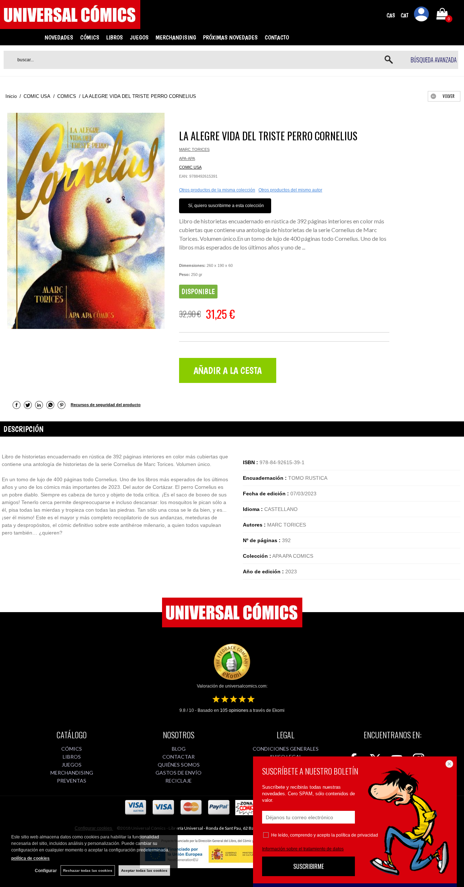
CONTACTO (277, 37)
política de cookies (30, 858)
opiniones (234, 710)
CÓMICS (89, 37)
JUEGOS (139, 37)
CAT (405, 15)
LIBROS (114, 37)
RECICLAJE (178, 780)
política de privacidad (357, 835)
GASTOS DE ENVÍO (179, 773)
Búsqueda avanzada (434, 59)
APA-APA (187, 158)
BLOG (179, 749)
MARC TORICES (194, 149)
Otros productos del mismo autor (290, 190)
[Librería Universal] (70, 25)
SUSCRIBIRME (308, 866)
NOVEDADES (59, 37)
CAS (390, 15)
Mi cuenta (421, 15)
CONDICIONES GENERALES (286, 749)
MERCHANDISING (176, 37)
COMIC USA (190, 167)
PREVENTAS (71, 780)
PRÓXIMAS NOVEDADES (230, 37)
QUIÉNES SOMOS (179, 765)
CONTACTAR (178, 757)
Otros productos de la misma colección (217, 190)
